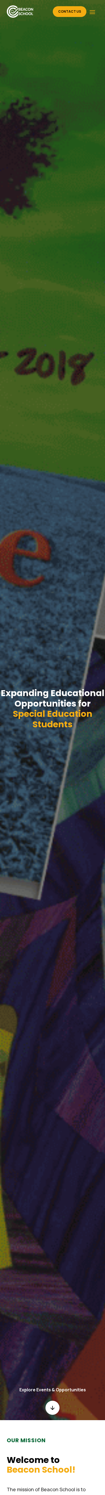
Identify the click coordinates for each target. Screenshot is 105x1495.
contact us (69, 11)
